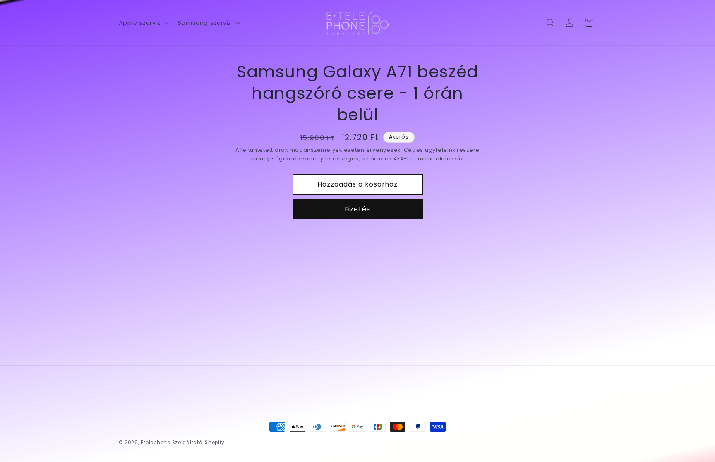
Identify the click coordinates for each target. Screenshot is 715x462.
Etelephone (155, 442)
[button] (142, 23)
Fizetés (357, 209)
